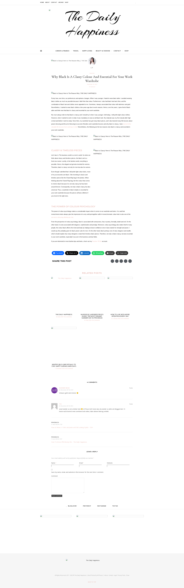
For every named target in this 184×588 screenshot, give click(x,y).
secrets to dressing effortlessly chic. (62, 217)
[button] (112, 261)
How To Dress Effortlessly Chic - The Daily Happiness (69, 442)
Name (53, 463)
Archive (61, 2)
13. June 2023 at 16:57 (56, 439)
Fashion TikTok (97, 241)
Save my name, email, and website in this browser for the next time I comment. (77, 472)
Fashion (92, 73)
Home (42, 2)
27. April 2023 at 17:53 (56, 424)
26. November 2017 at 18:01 (66, 406)
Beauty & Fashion (103, 51)
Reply (131, 388)
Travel (76, 51)
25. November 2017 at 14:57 (66, 390)
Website (110, 463)
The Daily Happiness (64, 314)
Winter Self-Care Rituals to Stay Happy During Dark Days (64, 365)
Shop (66, 2)
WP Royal (100, 575)
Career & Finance (62, 51)
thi (60, 404)
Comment (54, 476)
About (47, 2)
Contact (54, 2)
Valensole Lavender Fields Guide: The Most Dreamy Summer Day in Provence (92, 316)
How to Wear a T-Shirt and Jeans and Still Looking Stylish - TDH (72, 427)
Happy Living (87, 51)
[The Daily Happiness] (92, 26)
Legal (115, 575)
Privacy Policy (121, 575)
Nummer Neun (64, 388)
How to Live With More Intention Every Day (120, 315)
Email (81, 463)
